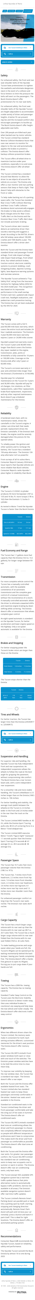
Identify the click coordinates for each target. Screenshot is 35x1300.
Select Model (11, 11)
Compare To (19, 11)
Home (4, 11)
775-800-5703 (20, 1283)
